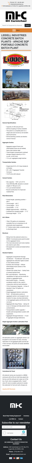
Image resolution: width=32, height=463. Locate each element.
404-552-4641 (20, 2)
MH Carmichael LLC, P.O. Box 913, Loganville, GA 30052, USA (16, 6)
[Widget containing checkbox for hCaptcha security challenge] (14, 433)
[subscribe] (28, 427)
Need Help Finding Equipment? (12, 416)
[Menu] (14, 30)
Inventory (26, 416)
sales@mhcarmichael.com (18, 454)
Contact (20, 419)
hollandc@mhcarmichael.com (16, 4)
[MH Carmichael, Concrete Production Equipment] (16, 405)
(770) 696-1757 (13, 2)
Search (28, 25)
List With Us (12, 419)
